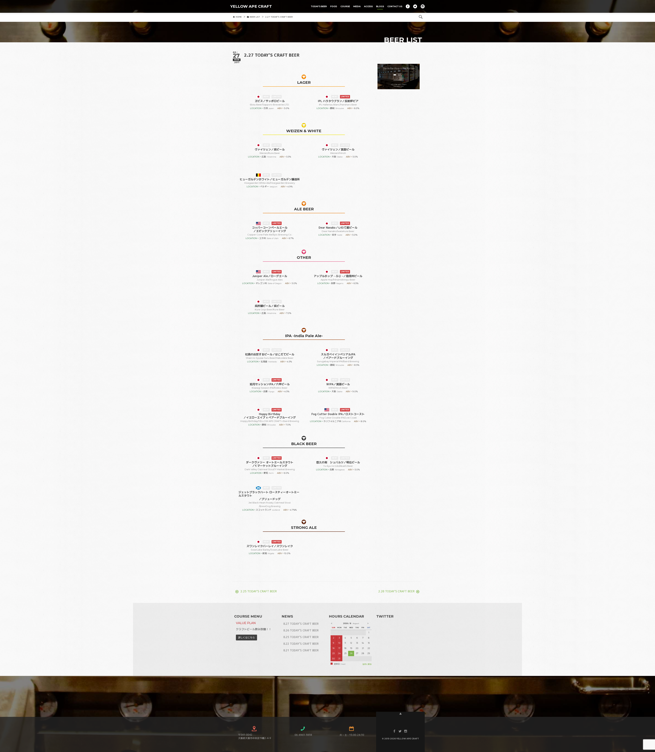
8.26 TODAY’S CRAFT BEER (301, 630)
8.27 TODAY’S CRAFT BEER (301, 624)
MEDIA (357, 6)
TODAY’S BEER (319, 6)
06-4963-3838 (303, 734)
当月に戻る (367, 664)
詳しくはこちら (246, 637)
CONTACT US (394, 6)
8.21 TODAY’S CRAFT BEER (301, 650)
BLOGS (380, 6)
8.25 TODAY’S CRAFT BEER (301, 637)
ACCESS (368, 6)
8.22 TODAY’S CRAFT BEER (301, 644)
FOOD (333, 6)
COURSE (345, 6)
